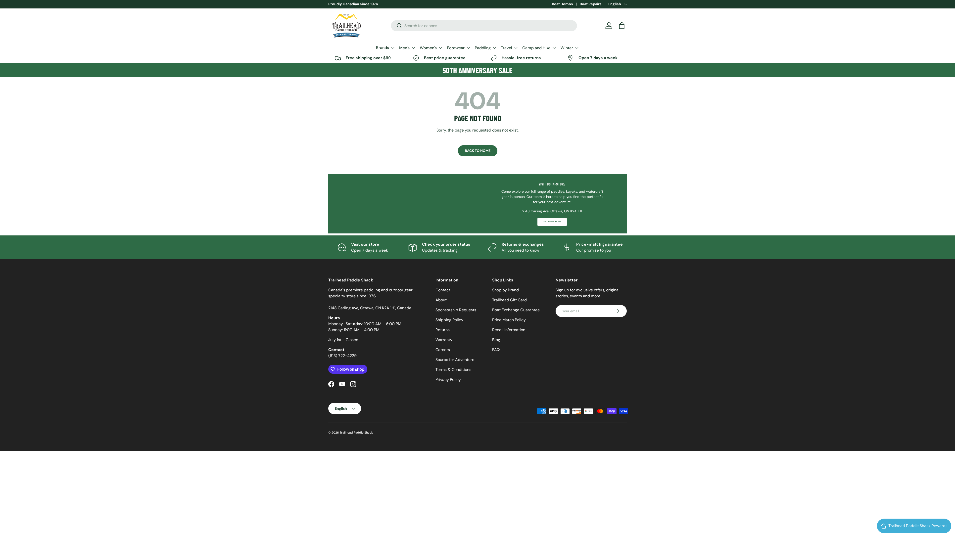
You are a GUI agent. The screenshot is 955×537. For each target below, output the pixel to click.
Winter (567, 47)
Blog (496, 339)
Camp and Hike (536, 47)
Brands (382, 47)
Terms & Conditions (453, 369)
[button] (621, 25)
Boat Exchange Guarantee (516, 310)
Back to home (477, 150)
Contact (442, 290)
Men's (404, 47)
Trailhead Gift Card (509, 300)
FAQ (496, 349)
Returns (442, 329)
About (441, 300)
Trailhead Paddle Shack (356, 433)
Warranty (443, 339)
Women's (428, 47)
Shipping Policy (449, 319)
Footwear (456, 47)
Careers (442, 349)
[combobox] (484, 25)
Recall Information (508, 329)
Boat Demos (562, 4)
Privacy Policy (448, 379)
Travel (506, 47)
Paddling (483, 47)
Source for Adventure (454, 359)
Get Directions (552, 221)
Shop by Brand (505, 290)
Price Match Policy (509, 319)
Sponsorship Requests (455, 310)
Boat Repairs (591, 4)
